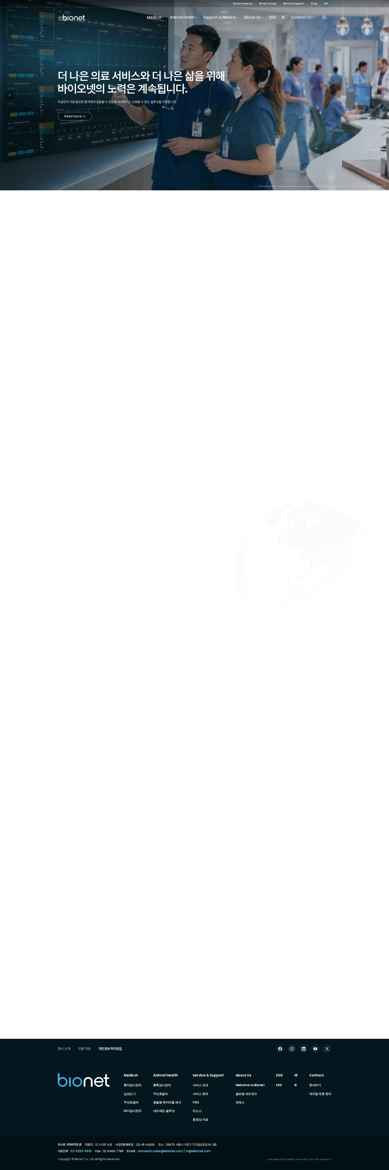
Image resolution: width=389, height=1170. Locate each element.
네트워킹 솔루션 (163, 1111)
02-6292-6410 (81, 1151)
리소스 (197, 1111)
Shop (314, 3)
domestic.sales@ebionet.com (160, 1151)
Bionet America (242, 3)
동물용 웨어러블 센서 (167, 1102)
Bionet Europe (268, 3)
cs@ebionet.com (198, 1151)
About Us (243, 1075)
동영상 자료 (200, 1119)
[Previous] (314, 267)
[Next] (330, 267)
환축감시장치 (162, 1085)
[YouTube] (315, 1048)
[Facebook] (280, 1048)
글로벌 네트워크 (246, 1094)
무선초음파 (131, 1102)
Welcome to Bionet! (250, 1085)
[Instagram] (291, 1048)
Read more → (74, 116)
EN (326, 3)
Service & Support (208, 1075)
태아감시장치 (132, 1111)
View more (319, 868)
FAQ (196, 1102)
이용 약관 (84, 1048)
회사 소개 (64, 1048)
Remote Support (293, 3)
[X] (327, 1048)
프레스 (240, 1102)
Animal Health (165, 1075)
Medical (131, 1075)
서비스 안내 (200, 1085)
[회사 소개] (60, 782)
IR (296, 1075)
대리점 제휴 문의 (320, 1094)
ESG (279, 1075)
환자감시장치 (132, 1085)
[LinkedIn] (303, 1048)
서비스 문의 (200, 1094)
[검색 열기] (324, 17)
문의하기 (315, 1085)
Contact (316, 1075)
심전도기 (130, 1094)
